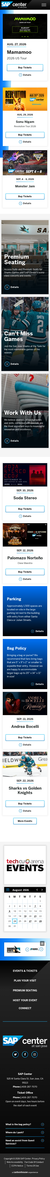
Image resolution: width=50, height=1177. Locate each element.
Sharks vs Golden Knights (25, 790)
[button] (37, 890)
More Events (25, 821)
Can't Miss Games (18, 336)
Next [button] (41, 949)
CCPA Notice (17, 1165)
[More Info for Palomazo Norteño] (25, 535)
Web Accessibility (15, 1162)
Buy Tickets (25, 67)
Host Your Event (25, 1000)
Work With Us (22, 412)
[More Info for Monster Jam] (25, 162)
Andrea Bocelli (25, 726)
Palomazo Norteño (25, 557)
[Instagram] (34, 1054)
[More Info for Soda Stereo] (25, 475)
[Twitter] (15, 1054)
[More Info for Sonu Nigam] (25, 99)
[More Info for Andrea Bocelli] (25, 703)
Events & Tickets (25, 970)
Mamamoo (19, 52)
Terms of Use (33, 1165)
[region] (25, 909)
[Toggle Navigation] (44, 5)
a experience (25, 1172)
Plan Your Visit (25, 980)
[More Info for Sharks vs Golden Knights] (25, 764)
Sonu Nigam (25, 122)
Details (27, 75)
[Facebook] (25, 1054)
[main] (25, 474)
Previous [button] (26, 949)
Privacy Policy (38, 1158)
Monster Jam (25, 186)
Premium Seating (16, 259)
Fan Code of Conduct (34, 1162)
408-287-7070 (29, 1086)
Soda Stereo (25, 497)
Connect (25, 1008)
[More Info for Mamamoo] (25, 26)
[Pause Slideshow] (42, 943)
